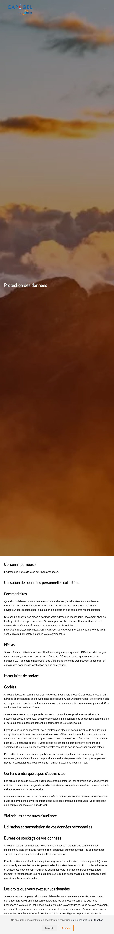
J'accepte (49, 928)
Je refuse (66, 928)
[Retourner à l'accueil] (20, 9)
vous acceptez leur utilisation (87, 920)
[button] (105, 9)
